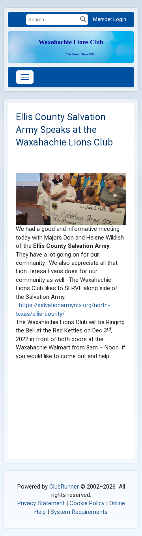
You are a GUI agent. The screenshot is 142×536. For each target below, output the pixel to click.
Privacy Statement (41, 503)
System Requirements (79, 511)
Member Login (109, 19)
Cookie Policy (87, 503)
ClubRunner (64, 486)
